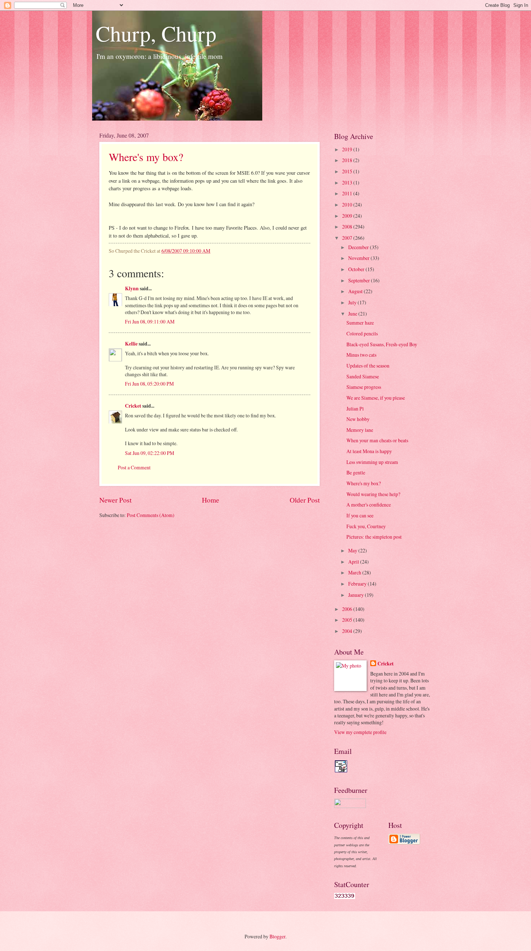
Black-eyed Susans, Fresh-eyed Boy (381, 344)
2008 (347, 226)
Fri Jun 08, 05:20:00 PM (149, 383)
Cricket (133, 405)
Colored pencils (362, 333)
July (353, 302)
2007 (347, 237)
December (359, 247)
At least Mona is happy (369, 451)
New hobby (358, 419)
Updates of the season (367, 365)
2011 (347, 193)
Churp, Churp (156, 33)
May (353, 550)
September (359, 280)
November (359, 258)
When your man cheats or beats (377, 440)
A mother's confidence (368, 504)
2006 (347, 608)
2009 (347, 215)
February (358, 583)
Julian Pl (355, 408)
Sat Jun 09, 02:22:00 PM (149, 453)
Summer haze (360, 322)
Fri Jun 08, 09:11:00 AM (149, 321)
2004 (347, 631)
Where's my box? (146, 156)
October (357, 269)
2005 (347, 619)
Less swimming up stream (372, 462)
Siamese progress (363, 386)
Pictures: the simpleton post (374, 536)
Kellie (131, 343)
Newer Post (115, 499)
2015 (347, 171)
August (356, 291)
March (355, 572)
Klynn (132, 288)
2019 (347, 149)
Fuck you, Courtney (366, 526)
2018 (347, 160)
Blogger (277, 936)
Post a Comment (134, 467)
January (356, 594)
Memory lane (359, 429)
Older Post (305, 499)
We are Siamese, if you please (375, 397)
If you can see (360, 515)
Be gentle (355, 472)
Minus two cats (361, 354)
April (354, 561)
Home (210, 499)
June (353, 313)
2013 (347, 182)
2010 (347, 204)
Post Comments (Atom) (150, 515)
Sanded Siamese (362, 376)
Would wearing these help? (373, 494)
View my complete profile (360, 732)
